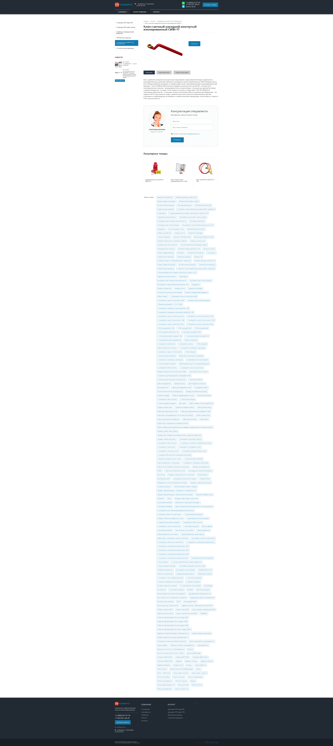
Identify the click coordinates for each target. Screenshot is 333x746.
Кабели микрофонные (164, 383)
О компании (122, 12)
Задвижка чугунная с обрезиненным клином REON (197, 605)
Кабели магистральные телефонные (168, 419)
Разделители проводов (195, 233)
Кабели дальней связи (204, 407)
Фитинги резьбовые (164, 677)
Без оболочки (162, 590)
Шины (169, 498)
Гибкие (160, 471)
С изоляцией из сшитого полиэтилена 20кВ (170, 324)
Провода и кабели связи (165, 407)
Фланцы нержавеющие (165, 689)
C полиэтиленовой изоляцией (167, 364)
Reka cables (182, 403)
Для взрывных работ (164, 479)
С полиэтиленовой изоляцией (167, 356)
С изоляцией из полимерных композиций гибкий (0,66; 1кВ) (175, 312)
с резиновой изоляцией (165, 502)
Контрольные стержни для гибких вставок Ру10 (172, 641)
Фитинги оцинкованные (165, 681)
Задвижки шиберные (164, 665)
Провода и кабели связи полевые (168, 431)
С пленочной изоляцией (187, 399)
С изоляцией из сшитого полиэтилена (191, 368)
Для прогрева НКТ (163, 387)
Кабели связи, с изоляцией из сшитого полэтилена (173, 538)
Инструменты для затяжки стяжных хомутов (193, 217)
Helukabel (190, 590)
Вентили (190, 649)
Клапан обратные (200, 665)
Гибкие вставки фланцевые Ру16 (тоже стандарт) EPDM (174, 629)
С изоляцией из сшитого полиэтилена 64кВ (200, 324)
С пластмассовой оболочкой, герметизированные (186, 562)
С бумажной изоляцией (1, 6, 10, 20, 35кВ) (170, 304)
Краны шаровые (162, 645)
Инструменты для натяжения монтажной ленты (172, 221)
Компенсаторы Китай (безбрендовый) (181, 669)
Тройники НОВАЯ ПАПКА (165, 661)
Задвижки (179, 661)
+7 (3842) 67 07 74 (193, 2)
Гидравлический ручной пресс (167, 217)
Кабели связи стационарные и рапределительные (173, 423)
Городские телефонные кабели (185, 407)
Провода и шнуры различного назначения (181, 475)
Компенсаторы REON (182, 609)
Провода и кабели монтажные (167, 439)
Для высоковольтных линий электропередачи (171, 594)
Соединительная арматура (166, 209)
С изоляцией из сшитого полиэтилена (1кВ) (170, 316)
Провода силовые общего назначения (186, 498)
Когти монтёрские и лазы (176, 229)
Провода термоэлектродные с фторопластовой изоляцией (175, 494)
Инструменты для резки (197, 221)
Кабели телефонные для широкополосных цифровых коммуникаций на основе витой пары (185, 427)
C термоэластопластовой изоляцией (168, 522)
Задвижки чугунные (207, 661)
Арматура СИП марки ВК (125, 22)
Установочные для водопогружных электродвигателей (174, 375)
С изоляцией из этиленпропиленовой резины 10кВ (173, 546)
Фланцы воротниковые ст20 (166, 685)
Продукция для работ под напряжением (125, 43)
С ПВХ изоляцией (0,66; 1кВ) (166, 328)
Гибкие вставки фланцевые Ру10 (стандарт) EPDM (172, 621)
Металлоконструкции (124, 38)
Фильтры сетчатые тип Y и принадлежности (171, 649)
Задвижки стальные (191, 661)
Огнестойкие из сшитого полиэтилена (203, 538)
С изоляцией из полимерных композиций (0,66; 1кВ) (173, 308)
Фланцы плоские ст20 (181, 689)
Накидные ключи (180, 233)
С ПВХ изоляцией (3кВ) (184, 328)
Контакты (156, 12)
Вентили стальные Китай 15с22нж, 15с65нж (171, 653)
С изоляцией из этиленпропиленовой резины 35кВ (173, 554)
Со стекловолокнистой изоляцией (190, 586)
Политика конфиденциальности (123, 743)
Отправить (177, 140)
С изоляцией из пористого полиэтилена (170, 352)
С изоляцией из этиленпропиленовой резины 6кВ (173, 558)
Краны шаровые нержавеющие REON (203, 609)
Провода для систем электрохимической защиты (172, 483)
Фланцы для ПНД (183, 685)
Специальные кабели (195, 379)
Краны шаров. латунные (181, 673)
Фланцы (192, 681)
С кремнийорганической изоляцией (202, 558)
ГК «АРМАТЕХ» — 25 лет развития (130, 64)
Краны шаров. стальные (199, 673)
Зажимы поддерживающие (166, 253)
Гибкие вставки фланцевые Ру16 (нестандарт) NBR (173, 625)
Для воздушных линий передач (185, 570)
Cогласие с (186, 133)
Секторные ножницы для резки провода (170, 292)
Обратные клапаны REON (165, 613)
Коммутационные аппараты (166, 249)
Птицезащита (162, 213)
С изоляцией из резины (186, 344)
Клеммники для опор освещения (167, 245)
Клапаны (189, 665)
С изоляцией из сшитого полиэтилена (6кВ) (184, 296)
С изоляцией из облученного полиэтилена (170, 542)
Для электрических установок (198, 371)
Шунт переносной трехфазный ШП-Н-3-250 (179, 180)
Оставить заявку (210, 5)
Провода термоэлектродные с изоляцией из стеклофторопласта (177, 490)
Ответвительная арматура (203, 205)
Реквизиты (145, 715)
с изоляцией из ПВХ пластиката (167, 443)
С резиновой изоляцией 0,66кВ (191, 332)
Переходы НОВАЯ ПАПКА (200, 657)
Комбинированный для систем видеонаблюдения (194, 364)
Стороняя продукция (164, 237)
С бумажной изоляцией (205, 574)
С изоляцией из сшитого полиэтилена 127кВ (201, 320)
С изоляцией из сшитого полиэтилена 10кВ (200, 316)
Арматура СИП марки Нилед (126, 27)
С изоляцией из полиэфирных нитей (190, 447)
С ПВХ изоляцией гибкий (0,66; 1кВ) (168, 332)
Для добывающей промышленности (200, 594)
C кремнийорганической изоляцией (197, 360)
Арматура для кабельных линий (203, 237)
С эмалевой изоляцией (193, 582)
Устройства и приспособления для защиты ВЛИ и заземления (196, 209)
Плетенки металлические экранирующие (170, 391)
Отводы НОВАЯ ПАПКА (182, 657)
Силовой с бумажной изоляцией (167, 586)
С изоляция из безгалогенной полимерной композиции (174, 455)
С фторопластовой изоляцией (193, 459)
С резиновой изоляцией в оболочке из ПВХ (192, 566)
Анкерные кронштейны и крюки (188, 201)
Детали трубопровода (193, 653)
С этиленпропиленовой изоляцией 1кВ (197, 336)
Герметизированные (203, 530)
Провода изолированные (165, 570)
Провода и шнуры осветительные (201, 483)
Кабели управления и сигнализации (168, 463)
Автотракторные (203, 475)
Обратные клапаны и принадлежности (182, 645)
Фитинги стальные (181, 681)
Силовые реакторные (164, 486)
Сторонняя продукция (175, 718)
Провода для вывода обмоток (185, 574)
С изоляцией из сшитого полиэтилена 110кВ (171, 320)
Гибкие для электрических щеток (175, 471)
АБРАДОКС (204, 613)
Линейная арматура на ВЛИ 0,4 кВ (186, 197)
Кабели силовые (162, 296)
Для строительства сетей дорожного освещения (172, 597)
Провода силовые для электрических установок (172, 371)
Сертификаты (145, 712)
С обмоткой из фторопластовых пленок (169, 459)
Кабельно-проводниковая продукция (125, 32)
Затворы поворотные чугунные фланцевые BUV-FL (173, 637)
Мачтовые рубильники (184, 205)
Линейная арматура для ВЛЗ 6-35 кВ (189, 249)
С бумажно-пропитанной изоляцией (199, 300)
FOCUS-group (211, 742)
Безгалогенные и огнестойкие (185, 530)
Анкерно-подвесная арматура (167, 201)
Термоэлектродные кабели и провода (185, 486)
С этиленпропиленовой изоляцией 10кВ (170, 336)
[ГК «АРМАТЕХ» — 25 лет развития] (118, 68)
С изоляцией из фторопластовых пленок (194, 451)
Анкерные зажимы (209, 249)
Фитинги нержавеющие (195, 677)
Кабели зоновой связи (203, 415)
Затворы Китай (178, 665)
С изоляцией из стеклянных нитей (168, 451)
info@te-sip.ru (121, 727)
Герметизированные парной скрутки (192, 534)
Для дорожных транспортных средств (185, 479)
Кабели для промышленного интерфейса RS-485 (195, 411)
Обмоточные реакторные (165, 574)
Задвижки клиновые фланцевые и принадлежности (173, 633)
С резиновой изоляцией (191, 526)
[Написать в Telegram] (183, 6)
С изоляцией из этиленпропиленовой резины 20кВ (173, 550)
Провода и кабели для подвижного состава (170, 518)
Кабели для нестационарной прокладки (187, 502)
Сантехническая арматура (125, 48)
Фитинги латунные (179, 677)
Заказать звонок (191, 6)
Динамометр (183, 276)
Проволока (161, 498)
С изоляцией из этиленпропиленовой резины (200, 542)
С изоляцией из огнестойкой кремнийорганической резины (176, 510)
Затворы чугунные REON (165, 609)
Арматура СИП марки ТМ (176, 712)
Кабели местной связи (189, 419)
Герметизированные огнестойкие (168, 534)
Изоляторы (180, 253)
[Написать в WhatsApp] (183, 3)
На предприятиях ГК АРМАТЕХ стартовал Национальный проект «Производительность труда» (129, 74)
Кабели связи (204, 419)
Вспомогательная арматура (166, 205)
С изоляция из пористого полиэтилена (169, 514)
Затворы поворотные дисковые (201, 633)
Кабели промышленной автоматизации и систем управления (193, 506)
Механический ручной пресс (196, 229)
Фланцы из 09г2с (197, 685)
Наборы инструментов (164, 233)
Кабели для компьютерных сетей (168, 411)
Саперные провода (163, 395)
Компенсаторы (162, 669)
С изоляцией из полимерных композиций (192, 348)
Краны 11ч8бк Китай (164, 673)
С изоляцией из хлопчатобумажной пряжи (170, 578)
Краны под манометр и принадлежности (201, 641)
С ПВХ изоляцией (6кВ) (201, 328)
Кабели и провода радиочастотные (183, 395)
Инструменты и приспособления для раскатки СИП (197, 225)
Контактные (161, 475)
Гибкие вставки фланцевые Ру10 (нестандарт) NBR (173, 617)
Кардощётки (161, 229)
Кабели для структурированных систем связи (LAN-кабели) (175, 415)
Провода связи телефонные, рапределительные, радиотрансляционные (179, 435)
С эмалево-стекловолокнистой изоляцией (170, 582)
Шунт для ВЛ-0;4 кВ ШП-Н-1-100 (205, 180)
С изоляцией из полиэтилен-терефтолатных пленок (195, 443)
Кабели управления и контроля (167, 348)
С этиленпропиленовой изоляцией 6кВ (169, 340)
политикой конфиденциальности (190, 134)
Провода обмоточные (205, 570)
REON (178, 601)
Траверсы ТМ (198, 257)
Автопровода (208, 586)
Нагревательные (205, 479)
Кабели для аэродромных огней (181, 387)
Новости (144, 718)
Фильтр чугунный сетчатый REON (187, 613)
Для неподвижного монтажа (197, 383)
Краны (198, 669)
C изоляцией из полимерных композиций (170, 360)
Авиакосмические (179, 383)
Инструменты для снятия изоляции (168, 225)
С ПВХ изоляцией (202, 344)
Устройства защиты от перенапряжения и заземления (174, 260)
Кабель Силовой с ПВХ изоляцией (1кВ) (201, 403)
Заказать (194, 44)
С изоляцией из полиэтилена (166, 344)
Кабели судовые (207, 526)
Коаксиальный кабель (204, 395)
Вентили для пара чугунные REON (168, 605)
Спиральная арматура (184, 257)
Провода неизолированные (201, 467)
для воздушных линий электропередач (200, 471)
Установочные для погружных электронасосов (171, 379)
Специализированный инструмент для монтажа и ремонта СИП (188, 213)
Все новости (120, 81)
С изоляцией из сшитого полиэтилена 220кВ (171, 300)
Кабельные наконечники (197, 241)
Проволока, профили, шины (204, 494)
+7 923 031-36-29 (192, 4)
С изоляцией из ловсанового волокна (190, 439)
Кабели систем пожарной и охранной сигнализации (173, 467)
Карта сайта (136, 743)
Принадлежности (203, 645)
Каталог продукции (139, 12)
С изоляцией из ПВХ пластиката (167, 368)
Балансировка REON (190, 601)
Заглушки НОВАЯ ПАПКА (165, 657)
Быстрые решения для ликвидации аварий (194, 245)
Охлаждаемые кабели (201, 387)
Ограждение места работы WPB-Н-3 (154, 180)
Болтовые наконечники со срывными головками (172, 241)
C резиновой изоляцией (165, 530)
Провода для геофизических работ (196, 391)
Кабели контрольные (191, 340)
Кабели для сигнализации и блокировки (191, 356)
